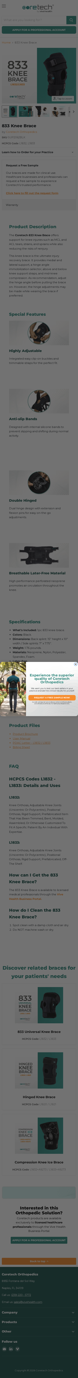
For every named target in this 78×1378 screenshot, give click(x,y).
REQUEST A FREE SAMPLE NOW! (52, 698)
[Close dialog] (75, 664)
